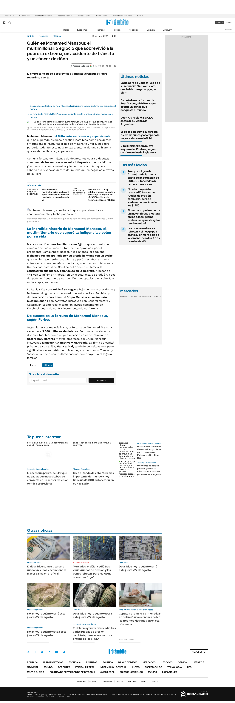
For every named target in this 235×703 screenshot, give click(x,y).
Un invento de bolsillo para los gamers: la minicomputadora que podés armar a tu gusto (149, 470)
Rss (189, 667)
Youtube (56, 652)
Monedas (124, 296)
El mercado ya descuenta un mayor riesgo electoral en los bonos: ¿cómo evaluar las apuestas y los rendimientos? (144, 217)
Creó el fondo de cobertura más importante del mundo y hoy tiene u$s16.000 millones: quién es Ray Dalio (93, 478)
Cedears (157, 296)
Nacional (33, 667)
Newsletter (228, 29)
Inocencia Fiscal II (65, 16)
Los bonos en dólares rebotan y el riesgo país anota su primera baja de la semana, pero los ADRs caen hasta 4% (144, 234)
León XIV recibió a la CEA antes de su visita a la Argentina (136, 121)
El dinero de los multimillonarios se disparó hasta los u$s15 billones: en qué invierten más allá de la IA (55, 194)
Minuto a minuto (82, 562)
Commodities (145, 296)
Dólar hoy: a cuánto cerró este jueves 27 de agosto (46, 615)
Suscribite (101, 380)
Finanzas (100, 29)
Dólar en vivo (24, 16)
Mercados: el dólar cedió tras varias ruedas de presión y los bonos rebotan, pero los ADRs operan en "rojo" (92, 572)
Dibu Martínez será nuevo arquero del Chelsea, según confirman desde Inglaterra (138, 149)
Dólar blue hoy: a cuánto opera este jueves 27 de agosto (92, 615)
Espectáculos (153, 667)
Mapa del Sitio (35, 672)
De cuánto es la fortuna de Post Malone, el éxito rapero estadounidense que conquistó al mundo (138, 105)
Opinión (151, 29)
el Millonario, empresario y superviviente (83, 136)
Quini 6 (140, 16)
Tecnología (174, 667)
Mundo (48, 667)
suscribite (220, 22)
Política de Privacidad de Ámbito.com (72, 672)
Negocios (133, 29)
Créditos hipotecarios (43, 16)
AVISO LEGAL (107, 672)
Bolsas (134, 296)
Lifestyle (198, 662)
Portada (32, 662)
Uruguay (167, 29)
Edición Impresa (85, 667)
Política (116, 29)
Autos (136, 667)
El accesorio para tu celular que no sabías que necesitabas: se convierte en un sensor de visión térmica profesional (47, 478)
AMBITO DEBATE (143, 681)
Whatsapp (64, 652)
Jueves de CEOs (83, 16)
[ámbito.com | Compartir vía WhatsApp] (96, 65)
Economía (82, 29)
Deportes (64, 667)
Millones (57, 36)
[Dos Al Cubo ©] (194, 694)
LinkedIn (49, 652)
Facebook (35, 652)
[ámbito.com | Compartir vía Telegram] (110, 65)
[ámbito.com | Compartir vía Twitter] (103, 65)
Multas (152, 672)
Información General (113, 667)
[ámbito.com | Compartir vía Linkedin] (107, 65)
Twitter (28, 652)
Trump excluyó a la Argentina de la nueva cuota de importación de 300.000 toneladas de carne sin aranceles (143, 177)
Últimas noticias (53, 662)
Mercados (149, 662)
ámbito (30, 36)
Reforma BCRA (101, 16)
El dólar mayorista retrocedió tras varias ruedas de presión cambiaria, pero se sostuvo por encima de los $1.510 (142, 197)
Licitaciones (169, 672)
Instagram (42, 652)
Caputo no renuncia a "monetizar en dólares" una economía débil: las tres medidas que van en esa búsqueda (140, 619)
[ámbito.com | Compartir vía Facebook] (99, 65)
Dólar (66, 29)
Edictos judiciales (131, 672)
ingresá (229, 22)
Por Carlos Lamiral (126, 639)
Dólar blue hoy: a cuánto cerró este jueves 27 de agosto (138, 568)
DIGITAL (87, 681)
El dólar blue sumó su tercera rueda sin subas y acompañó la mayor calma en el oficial (140, 135)
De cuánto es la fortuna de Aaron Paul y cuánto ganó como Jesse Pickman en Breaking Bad (149, 452)
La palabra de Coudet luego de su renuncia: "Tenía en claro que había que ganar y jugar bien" (140, 87)
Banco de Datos (127, 662)
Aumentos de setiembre (122, 16)
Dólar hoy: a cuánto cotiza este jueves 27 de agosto (46, 633)
